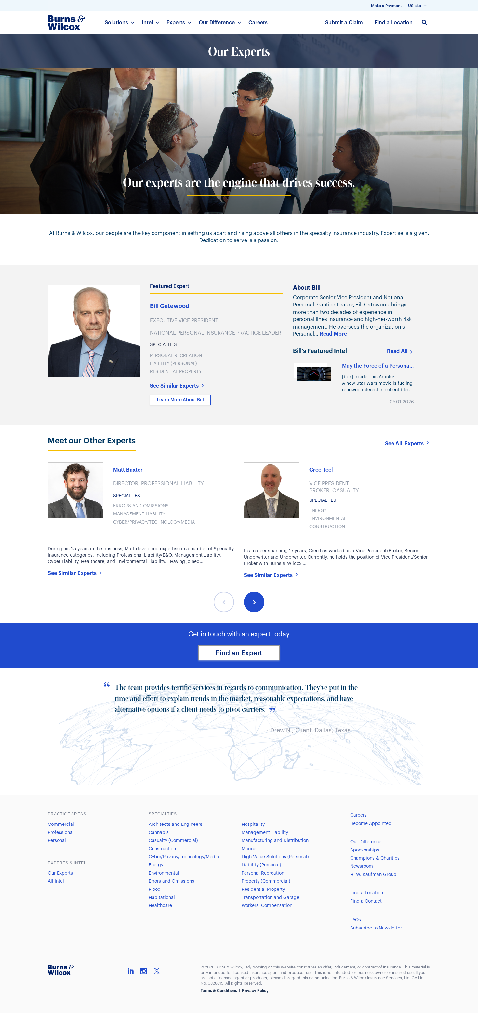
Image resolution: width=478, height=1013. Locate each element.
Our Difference (217, 22)
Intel (147, 22)
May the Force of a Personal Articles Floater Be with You (376, 366)
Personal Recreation (176, 355)
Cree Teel (321, 470)
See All (404, 443)
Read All (397, 351)
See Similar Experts (174, 386)
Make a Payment (386, 6)
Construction (327, 527)
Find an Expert (239, 653)
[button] (224, 602)
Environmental (327, 518)
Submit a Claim (344, 22)
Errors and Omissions (141, 506)
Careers (258, 22)
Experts (175, 22)
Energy (317, 510)
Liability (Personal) (173, 363)
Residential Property (176, 372)
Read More (333, 334)
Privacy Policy (255, 991)
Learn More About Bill (180, 400)
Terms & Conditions (219, 991)
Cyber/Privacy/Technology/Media (154, 522)
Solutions (116, 22)
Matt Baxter (128, 470)
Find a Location (394, 22)
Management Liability (139, 514)
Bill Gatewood (169, 306)
